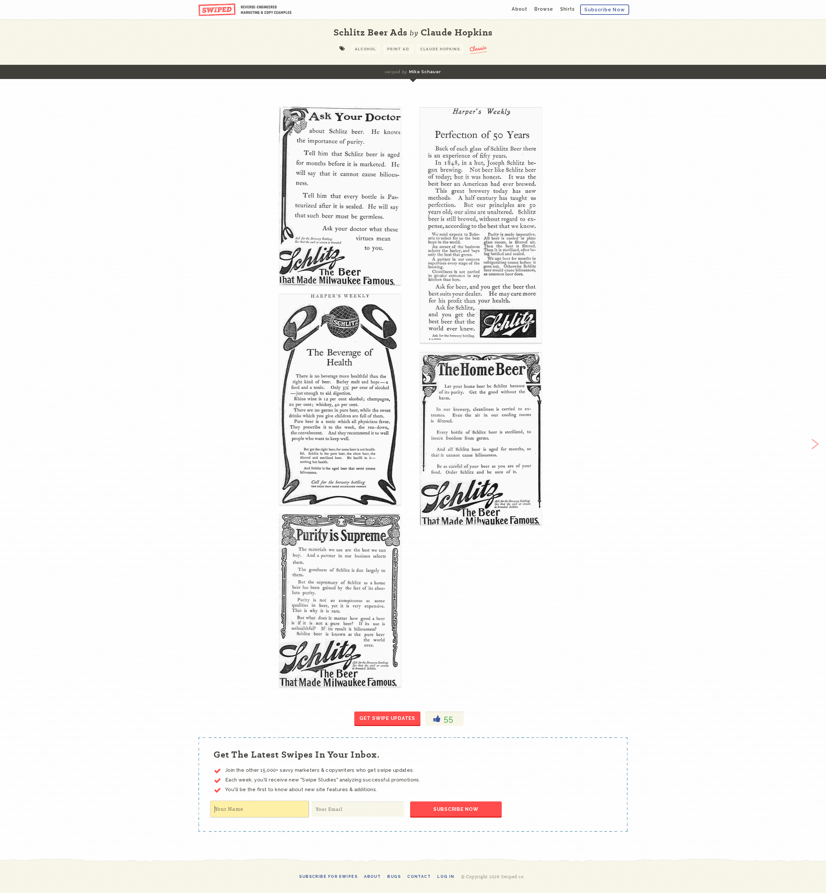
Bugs (394, 876)
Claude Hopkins (440, 49)
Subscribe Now (604, 9)
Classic (478, 48)
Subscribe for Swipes (328, 876)
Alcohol (365, 49)
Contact (419, 876)
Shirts (567, 9)
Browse (543, 9)
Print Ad (398, 49)
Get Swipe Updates (387, 718)
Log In (446, 876)
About (519, 9)
